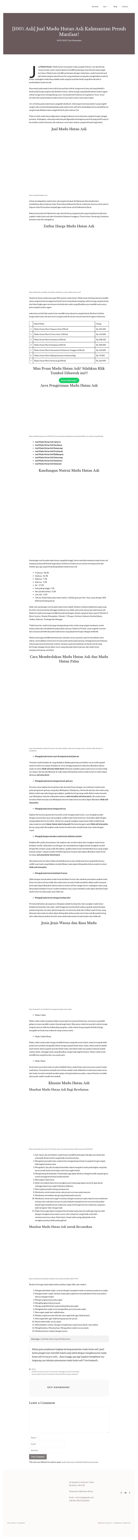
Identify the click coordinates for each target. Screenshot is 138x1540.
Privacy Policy (105, 1523)
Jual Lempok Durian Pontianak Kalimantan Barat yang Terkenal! (55, 1374)
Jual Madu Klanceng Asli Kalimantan (55, 1339)
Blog (115, 6)
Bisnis (34, 1369)
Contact (125, 6)
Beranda (95, 6)
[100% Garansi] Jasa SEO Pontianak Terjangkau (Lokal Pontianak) (55, 1372)
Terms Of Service (122, 1523)
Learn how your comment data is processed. (80, 1462)
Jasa (104, 6)
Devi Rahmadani (75, 40)
